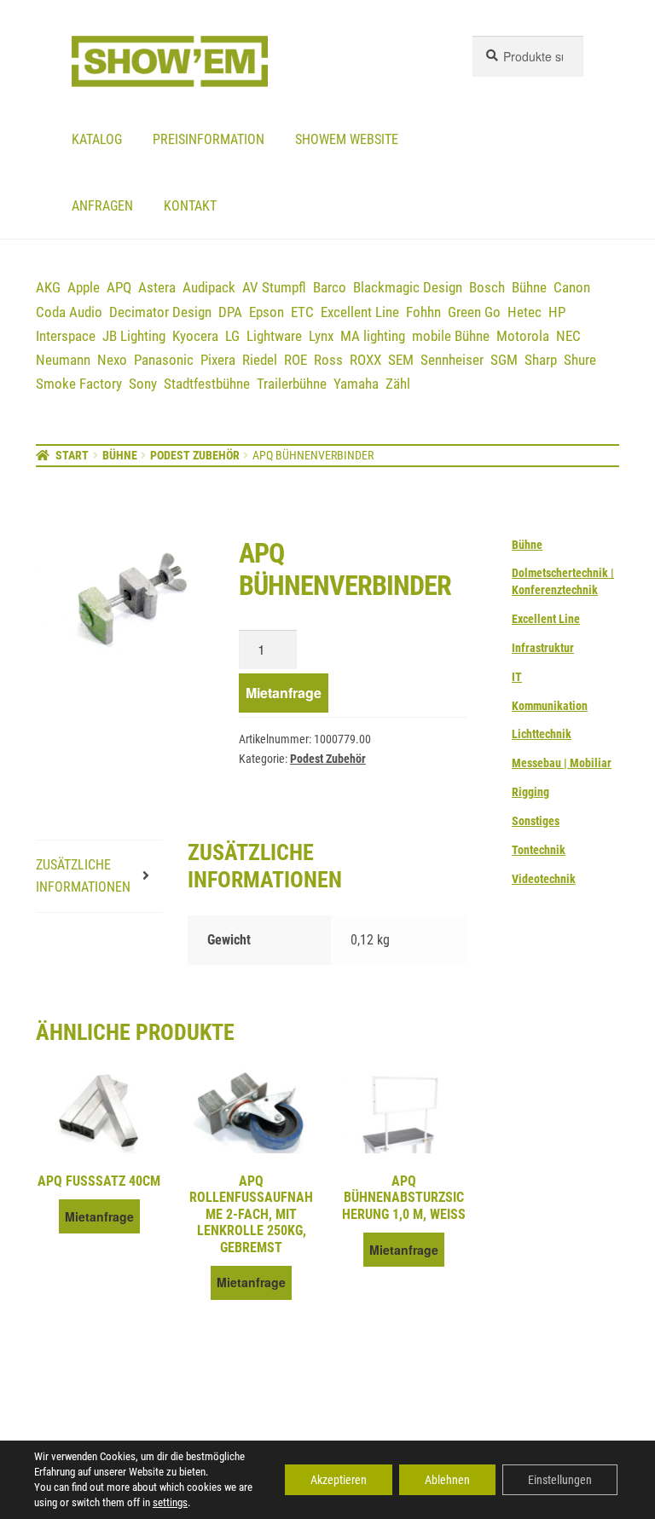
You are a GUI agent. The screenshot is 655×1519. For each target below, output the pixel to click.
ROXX (365, 359)
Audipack (209, 287)
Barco (329, 287)
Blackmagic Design (407, 287)
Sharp (541, 359)
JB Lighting (133, 335)
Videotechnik (544, 879)
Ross (328, 359)
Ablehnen (447, 1480)
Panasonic (164, 359)
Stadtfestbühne (207, 383)
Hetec (524, 312)
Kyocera (195, 335)
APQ (119, 287)
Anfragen (102, 206)
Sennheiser (452, 359)
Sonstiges (535, 821)
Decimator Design (160, 312)
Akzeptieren (338, 1480)
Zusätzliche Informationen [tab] (83, 876)
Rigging (530, 792)
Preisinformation (208, 139)
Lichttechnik (541, 734)
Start (72, 455)
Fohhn (423, 312)
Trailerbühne (292, 383)
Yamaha (356, 383)
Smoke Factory (79, 383)
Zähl (397, 383)
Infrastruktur (543, 648)
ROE (295, 359)
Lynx (321, 335)
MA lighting (372, 335)
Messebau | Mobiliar (562, 763)
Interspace (66, 335)
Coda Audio (69, 312)
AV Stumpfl (274, 287)
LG (232, 335)
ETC (302, 312)
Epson (266, 312)
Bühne (529, 287)
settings (170, 1502)
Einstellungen (560, 1480)
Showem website (346, 139)
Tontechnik (538, 850)
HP (556, 312)
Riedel (259, 359)
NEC (568, 335)
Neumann (63, 359)
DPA (230, 312)
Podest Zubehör (195, 455)
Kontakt (190, 206)
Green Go (474, 312)
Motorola (522, 335)
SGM (504, 359)
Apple (83, 287)
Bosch (487, 287)
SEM (401, 359)
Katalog (97, 139)
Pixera (217, 359)
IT (517, 677)
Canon (572, 287)
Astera (157, 287)
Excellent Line (360, 312)
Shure (580, 359)
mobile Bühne (451, 335)
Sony (143, 383)
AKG (48, 287)
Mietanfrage (284, 692)
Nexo (112, 359)
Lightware (274, 335)
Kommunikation (550, 706)
